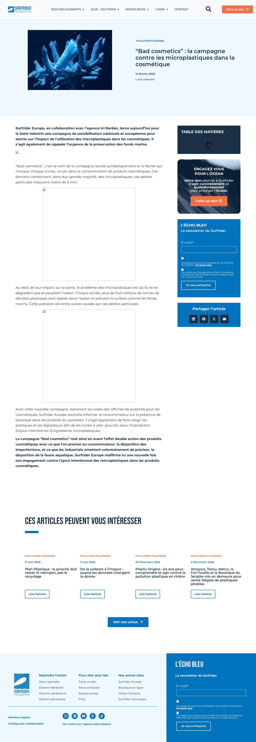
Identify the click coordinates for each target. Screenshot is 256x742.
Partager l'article (209, 309)
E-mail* (187, 242)
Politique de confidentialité (26, 723)
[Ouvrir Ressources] (147, 9)
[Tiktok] (102, 716)
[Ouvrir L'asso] (167, 9)
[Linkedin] (75, 716)
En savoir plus (204, 265)
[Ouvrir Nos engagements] (83, 9)
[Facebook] (84, 716)
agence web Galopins (97, 724)
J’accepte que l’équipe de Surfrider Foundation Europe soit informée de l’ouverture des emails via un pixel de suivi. (207, 274)
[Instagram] (66, 716)
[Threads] (93, 716)
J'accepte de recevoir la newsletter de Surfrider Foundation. (207, 264)
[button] (193, 319)
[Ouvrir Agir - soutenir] (118, 9)
